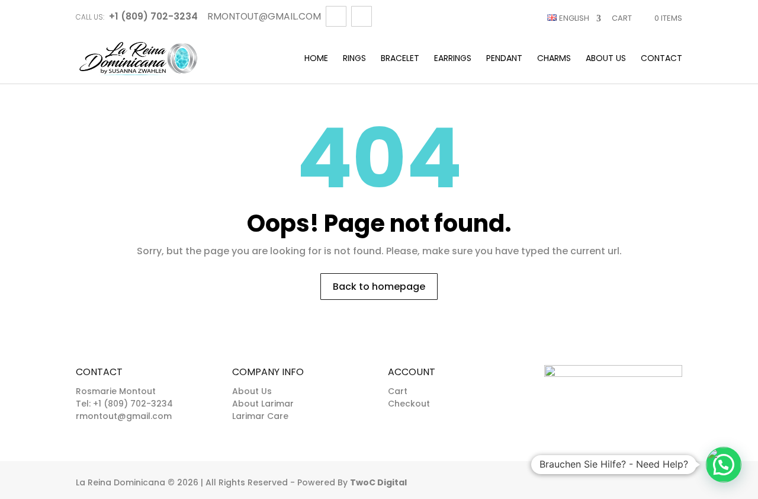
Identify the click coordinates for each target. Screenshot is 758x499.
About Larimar (263, 404)
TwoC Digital (378, 482)
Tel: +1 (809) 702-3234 (124, 404)
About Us (606, 59)
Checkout (409, 404)
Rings (354, 59)
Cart (622, 18)
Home (316, 59)
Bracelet (400, 59)
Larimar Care (260, 416)
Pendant (504, 59)
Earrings (452, 59)
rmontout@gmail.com (124, 416)
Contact (661, 59)
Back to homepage (379, 286)
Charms (554, 59)
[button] (723, 464)
